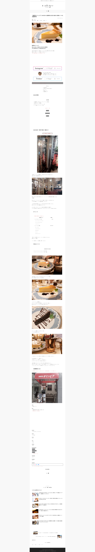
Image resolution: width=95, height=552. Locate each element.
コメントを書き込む (47, 542)
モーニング (39, 20)
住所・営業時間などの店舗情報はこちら (47, 133)
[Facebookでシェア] (46, 487)
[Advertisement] (39, 60)
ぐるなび (33, 452)
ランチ (36, 20)
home (43, 549)
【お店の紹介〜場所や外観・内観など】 (47, 88)
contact (49, 549)
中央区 (33, 20)
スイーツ (42, 20)
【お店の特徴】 (45, 87)
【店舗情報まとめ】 (45, 91)
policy (52, 549)
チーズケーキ (45, 20)
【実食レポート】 (45, 90)
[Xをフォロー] (46, 11)
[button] (51, 487)
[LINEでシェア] (49, 487)
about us (46, 549)
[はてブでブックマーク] (47, 487)
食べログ (47, 110)
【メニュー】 (44, 89)
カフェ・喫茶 (34, 19)
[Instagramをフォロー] (48, 11)
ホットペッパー (47, 113)
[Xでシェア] (44, 487)
